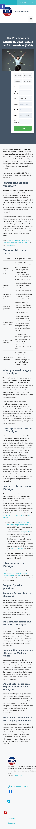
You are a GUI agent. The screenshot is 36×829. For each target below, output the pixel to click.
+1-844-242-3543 (19, 786)
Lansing (24, 573)
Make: (16, 104)
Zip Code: (16, 93)
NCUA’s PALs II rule (16, 548)
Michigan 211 (25, 532)
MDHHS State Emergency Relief (14, 515)
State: (15, 87)
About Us (18, 776)
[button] (2, 6)
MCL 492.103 (25, 243)
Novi (19, 575)
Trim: (15, 115)
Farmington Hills (8, 575)
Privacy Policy (12, 818)
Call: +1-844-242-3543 (26, 2)
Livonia (11, 573)
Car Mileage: (16, 121)
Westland (18, 573)
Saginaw (6, 573)
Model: (16, 110)
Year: (15, 98)
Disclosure (11, 823)
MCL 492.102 (10, 245)
